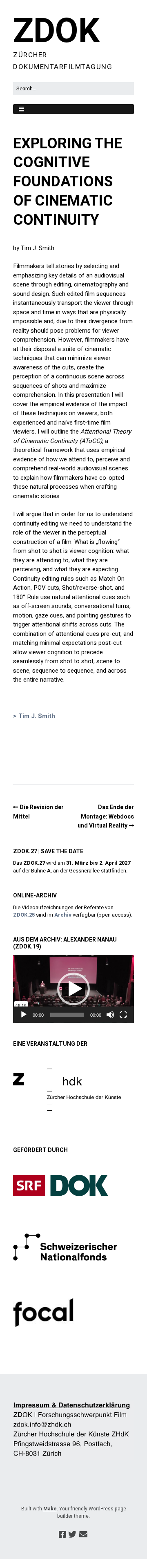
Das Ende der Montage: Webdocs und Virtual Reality (106, 816)
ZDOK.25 (24, 915)
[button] (73, 989)
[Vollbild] (123, 1015)
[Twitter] (72, 1535)
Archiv (62, 915)
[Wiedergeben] (24, 1015)
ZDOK (56, 31)
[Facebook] (62, 1535)
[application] (73, 989)
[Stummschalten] (110, 1015)
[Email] (83, 1535)
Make (50, 1508)
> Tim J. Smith (34, 715)
